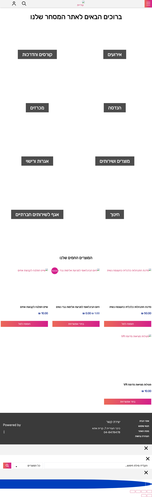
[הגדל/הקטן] (149, 491)
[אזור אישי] (14, 3)
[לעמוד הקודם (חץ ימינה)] (149, 495)
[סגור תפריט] (146, 448)
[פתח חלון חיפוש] (24, 3)
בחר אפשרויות (127, 401)
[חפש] (7, 465)
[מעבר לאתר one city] (4, 432)
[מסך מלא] (143, 491)
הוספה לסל (128, 324)
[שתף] (138, 491)
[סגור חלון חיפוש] (148, 458)
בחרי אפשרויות (76, 324)
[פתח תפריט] (148, 3)
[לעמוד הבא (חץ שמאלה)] (143, 495)
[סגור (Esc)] (132, 491)
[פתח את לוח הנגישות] (148, 484)
